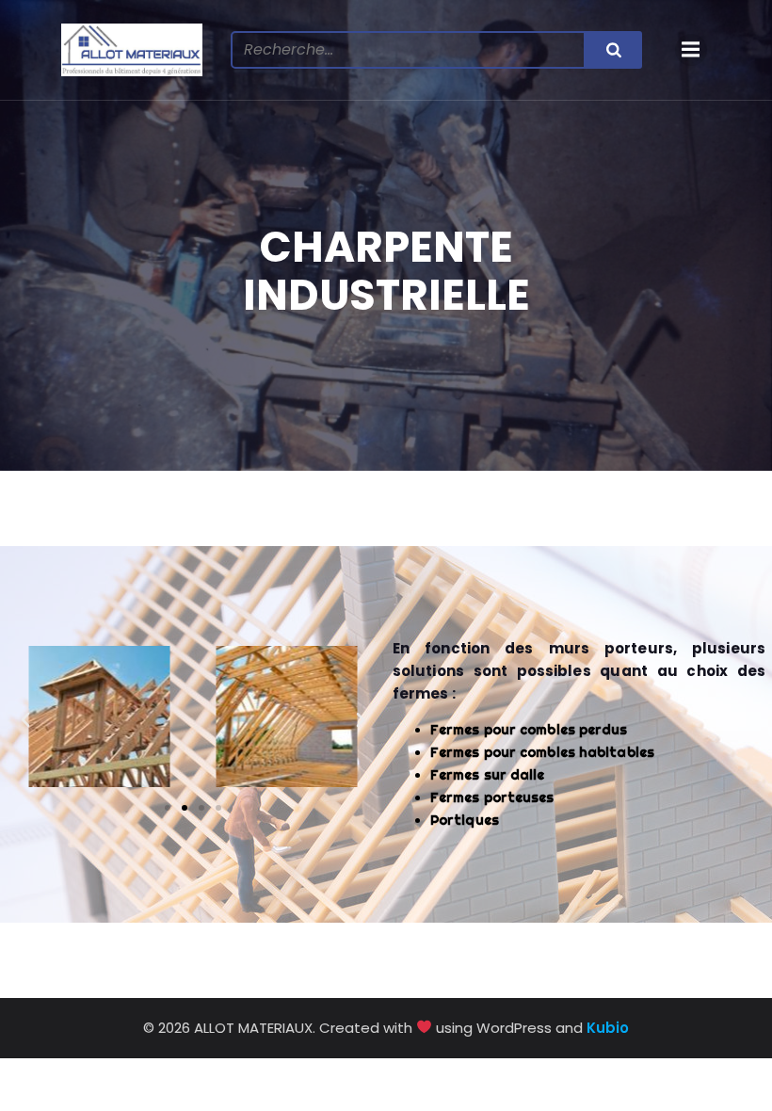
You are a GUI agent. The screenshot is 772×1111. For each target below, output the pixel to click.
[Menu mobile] (691, 50)
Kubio (608, 1028)
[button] (25, 720)
